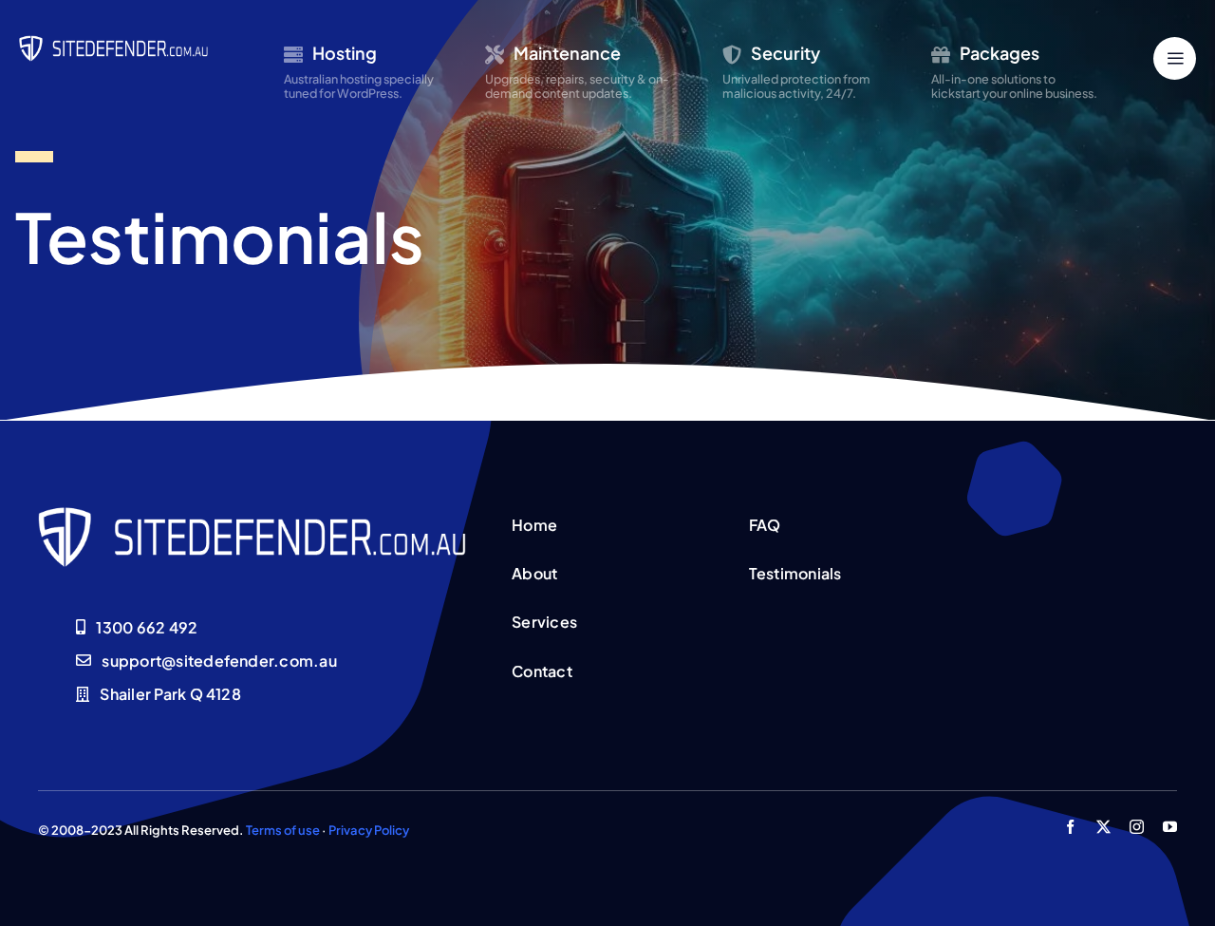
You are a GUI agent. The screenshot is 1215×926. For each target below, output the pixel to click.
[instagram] (1137, 827)
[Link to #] (1174, 58)
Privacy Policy (368, 830)
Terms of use (283, 830)
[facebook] (1070, 827)
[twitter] (1103, 827)
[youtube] (1170, 827)
